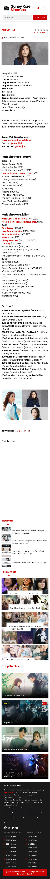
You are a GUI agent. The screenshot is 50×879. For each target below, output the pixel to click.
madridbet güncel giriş (30, 812)
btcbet (16, 812)
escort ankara (31, 817)
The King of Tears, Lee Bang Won (19, 221)
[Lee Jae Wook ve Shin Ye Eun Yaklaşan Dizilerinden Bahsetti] (6, 531)
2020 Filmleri (11, 859)
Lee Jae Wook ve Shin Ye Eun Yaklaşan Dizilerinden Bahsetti (28, 531)
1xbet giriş (8, 817)
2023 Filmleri (11, 847)
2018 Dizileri (32, 867)
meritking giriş (32, 810)
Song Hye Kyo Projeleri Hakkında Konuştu (29, 562)
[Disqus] (25, 480)
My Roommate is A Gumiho (16, 749)
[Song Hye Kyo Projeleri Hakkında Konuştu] (6, 562)
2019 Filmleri (11, 863)
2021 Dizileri (32, 855)
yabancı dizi (15, 807)
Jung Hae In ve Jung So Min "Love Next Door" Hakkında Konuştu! (28, 552)
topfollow (22, 810)
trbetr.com (18, 817)
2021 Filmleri (11, 855)
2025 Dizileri (32, 840)
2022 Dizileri (32, 851)
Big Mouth (8, 722)
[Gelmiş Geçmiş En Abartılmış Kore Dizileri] (25, 602)
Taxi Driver (7, 228)
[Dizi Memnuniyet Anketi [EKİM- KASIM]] (25, 636)
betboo (22, 815)
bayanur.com (39, 820)
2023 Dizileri (32, 847)
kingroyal (8, 812)
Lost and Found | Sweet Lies (16, 173)
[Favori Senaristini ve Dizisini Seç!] (25, 586)
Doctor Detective (11, 234)
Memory (6, 243)
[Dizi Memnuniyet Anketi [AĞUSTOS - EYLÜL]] (25, 652)
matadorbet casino (36, 815)
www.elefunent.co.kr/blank (16, 140)
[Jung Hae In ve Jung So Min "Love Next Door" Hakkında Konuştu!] (6, 552)
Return (5, 237)
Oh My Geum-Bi (10, 240)
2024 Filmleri (11, 844)
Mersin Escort (26, 820)
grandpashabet (10, 815)
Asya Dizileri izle (28, 807)
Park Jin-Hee (8, 441)
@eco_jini (16, 143)
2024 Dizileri (33, 844)
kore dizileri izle (24, 805)
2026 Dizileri (32, 836)
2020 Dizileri (32, 859)
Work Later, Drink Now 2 (14, 218)
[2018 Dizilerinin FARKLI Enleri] (25, 619)
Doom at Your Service (14, 695)
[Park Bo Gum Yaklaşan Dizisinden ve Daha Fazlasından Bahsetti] (6, 542)
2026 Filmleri (11, 836)
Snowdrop (8, 776)
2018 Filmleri (11, 867)
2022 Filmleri (11, 851)
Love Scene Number (12, 231)
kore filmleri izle (33, 797)
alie (5, 37)
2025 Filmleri (11, 840)
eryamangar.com (11, 820)
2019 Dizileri (32, 863)
